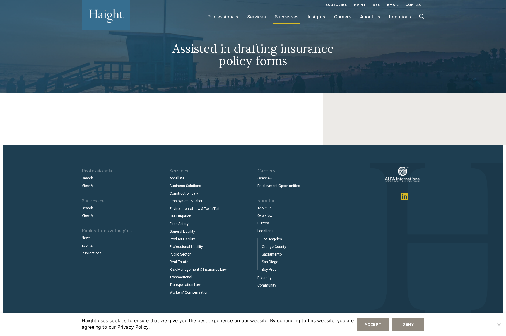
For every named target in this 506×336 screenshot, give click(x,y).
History (263, 223)
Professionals (223, 17)
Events (87, 246)
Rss (376, 5)
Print (360, 5)
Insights (316, 17)
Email (393, 5)
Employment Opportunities (278, 186)
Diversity (264, 278)
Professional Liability (186, 247)
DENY (408, 324)
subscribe (336, 5)
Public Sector (180, 254)
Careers (342, 17)
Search (87, 178)
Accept (373, 324)
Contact (415, 5)
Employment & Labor (186, 201)
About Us (370, 17)
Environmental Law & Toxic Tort (195, 209)
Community (266, 285)
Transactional (181, 277)
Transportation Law (185, 285)
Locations (400, 17)
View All (88, 186)
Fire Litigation (180, 216)
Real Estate (179, 262)
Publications (92, 253)
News (86, 238)
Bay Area (269, 270)
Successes (287, 17)
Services (256, 17)
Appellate (177, 178)
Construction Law (184, 193)
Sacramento (272, 254)
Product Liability (182, 239)
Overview (264, 178)
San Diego (270, 262)
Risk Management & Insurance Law (198, 270)
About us (264, 208)
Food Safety (179, 224)
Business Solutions (185, 186)
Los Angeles (272, 239)
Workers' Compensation (189, 292)
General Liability (182, 231)
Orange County (274, 247)
